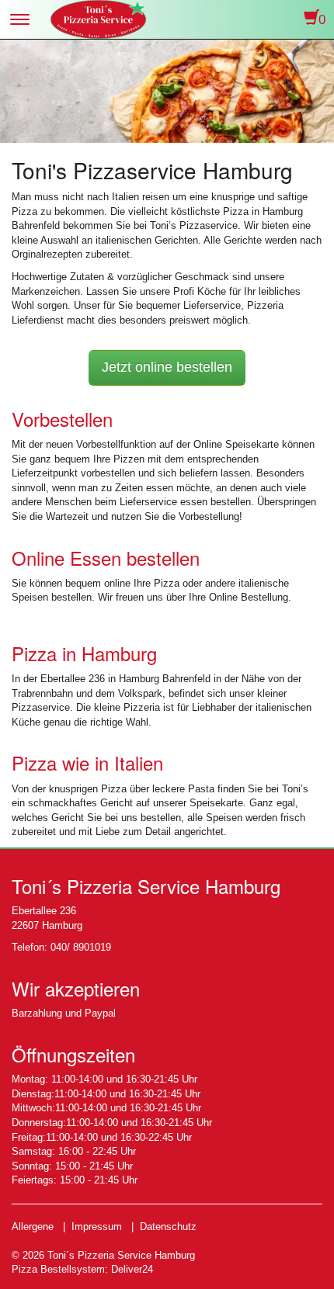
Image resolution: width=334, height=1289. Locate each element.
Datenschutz (168, 1226)
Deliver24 (132, 1269)
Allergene (33, 1226)
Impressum (96, 1226)
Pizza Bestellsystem (58, 1269)
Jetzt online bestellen (167, 367)
